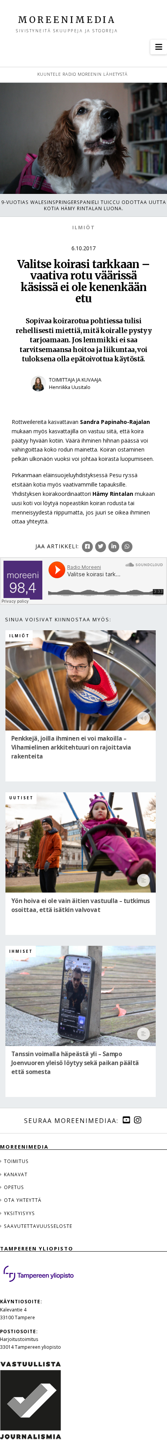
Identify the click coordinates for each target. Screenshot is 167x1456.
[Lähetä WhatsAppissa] (127, 546)
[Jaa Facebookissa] (87, 546)
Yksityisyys (19, 1213)
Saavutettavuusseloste (38, 1226)
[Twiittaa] (100, 546)
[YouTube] (126, 1120)
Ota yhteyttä (23, 1200)
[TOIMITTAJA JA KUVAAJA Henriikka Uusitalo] (83, 396)
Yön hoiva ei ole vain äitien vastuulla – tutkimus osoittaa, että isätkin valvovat (80, 905)
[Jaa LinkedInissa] (113, 546)
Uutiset (21, 797)
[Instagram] (137, 1120)
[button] (158, 47)
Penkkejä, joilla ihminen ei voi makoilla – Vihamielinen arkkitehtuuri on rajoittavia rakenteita (71, 747)
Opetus (14, 1187)
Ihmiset (21, 951)
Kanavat (16, 1174)
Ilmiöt (83, 227)
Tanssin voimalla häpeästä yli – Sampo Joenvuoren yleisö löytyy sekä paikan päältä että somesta (75, 1063)
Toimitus (16, 1161)
